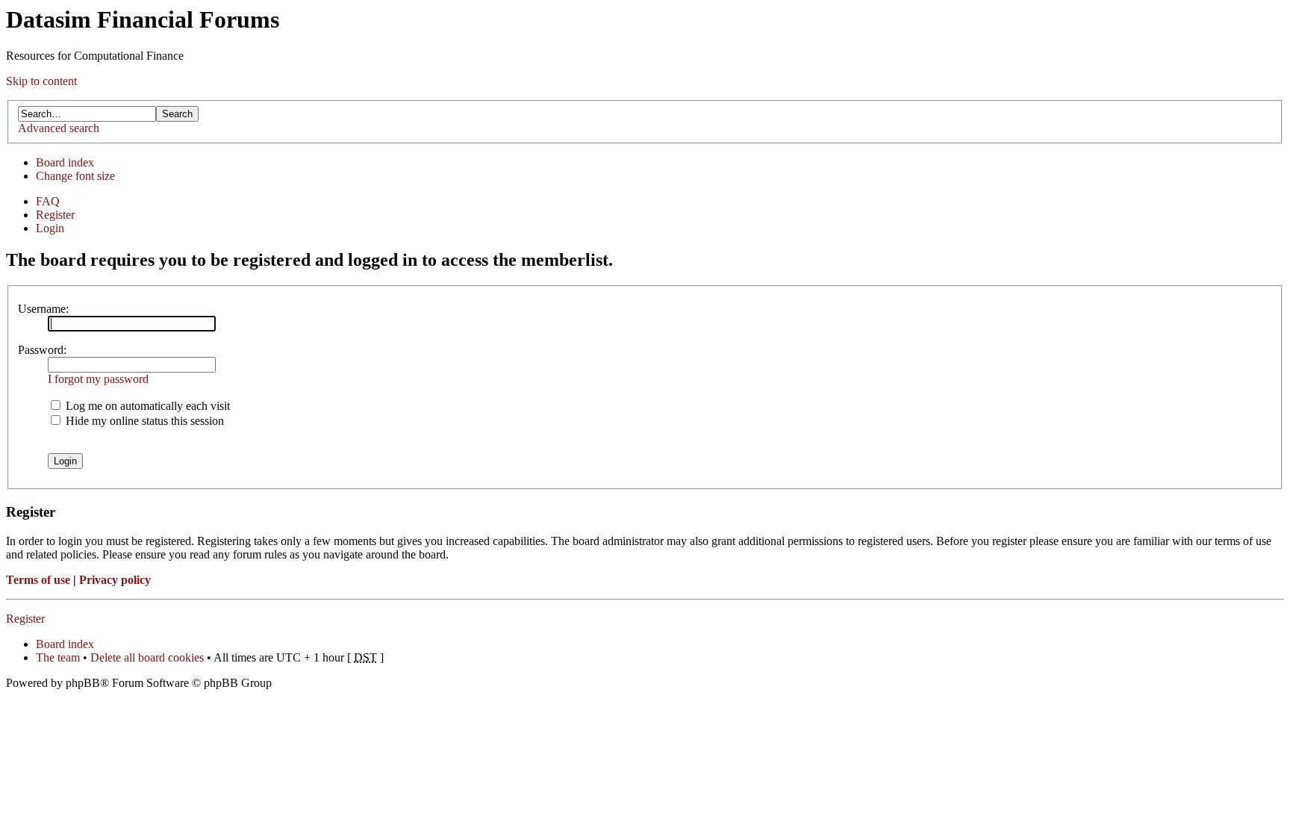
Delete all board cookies (147, 657)
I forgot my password (98, 379)
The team (58, 657)
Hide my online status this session (143, 420)
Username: (43, 308)
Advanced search (58, 128)
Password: (42, 349)
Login (50, 228)
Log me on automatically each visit (146, 405)
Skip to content (41, 81)
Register (55, 214)
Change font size (75, 175)
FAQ (48, 201)
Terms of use (38, 579)
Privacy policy (115, 579)
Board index (65, 162)
